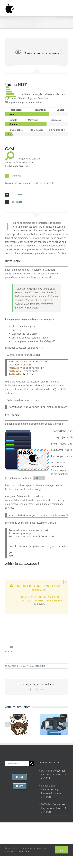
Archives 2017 (33, 666)
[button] (36, 175)
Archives (22, 666)
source (8, 651)
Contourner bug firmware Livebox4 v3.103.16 (53, 774)
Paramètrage (22, 851)
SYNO (42, 666)
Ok (61, 849)
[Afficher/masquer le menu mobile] (66, 5)
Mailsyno (39, 604)
